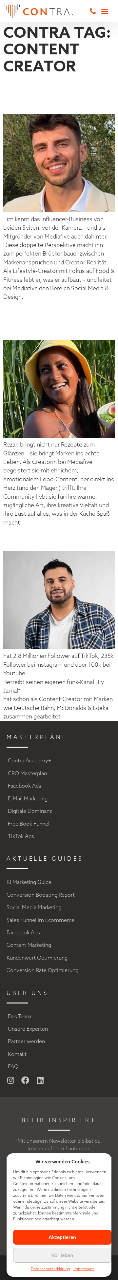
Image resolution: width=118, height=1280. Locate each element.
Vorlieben (62, 1255)
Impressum (83, 1268)
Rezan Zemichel (36, 319)
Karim (24, 538)
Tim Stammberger (52, 94)
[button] (104, 11)
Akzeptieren (62, 1237)
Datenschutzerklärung (50, 1268)
